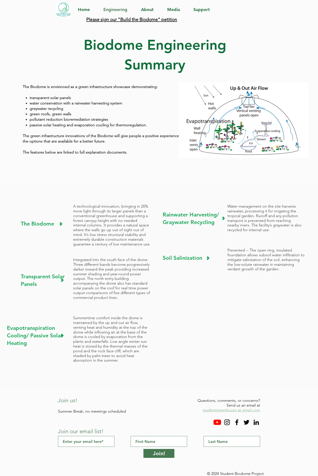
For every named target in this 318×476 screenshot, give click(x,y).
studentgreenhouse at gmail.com (231, 410)
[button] (177, 9)
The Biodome (38, 223)
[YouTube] (217, 422)
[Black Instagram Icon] (227, 422)
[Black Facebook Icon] (237, 422)
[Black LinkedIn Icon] (256, 422)
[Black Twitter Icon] (246, 422)
